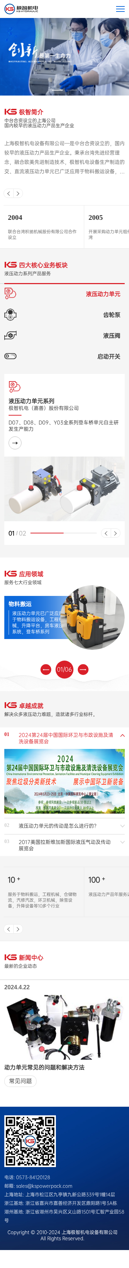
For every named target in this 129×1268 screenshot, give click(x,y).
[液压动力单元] (15, 442)
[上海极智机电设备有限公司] (21, 9)
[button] (57, 90)
